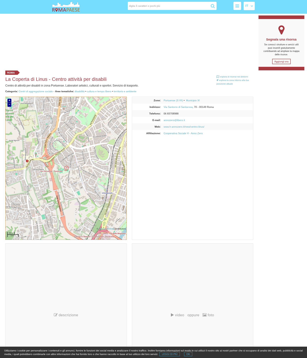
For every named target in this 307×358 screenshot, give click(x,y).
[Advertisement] (128, 41)
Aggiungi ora (281, 61)
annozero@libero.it (174, 120)
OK (188, 354)
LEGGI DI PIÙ (169, 354)
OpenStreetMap (106, 229)
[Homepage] (72, 7)
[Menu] (237, 6)
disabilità (80, 91)
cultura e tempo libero (99, 91)
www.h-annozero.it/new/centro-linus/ (184, 126)
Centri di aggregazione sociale (36, 91)
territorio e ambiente (125, 91)
